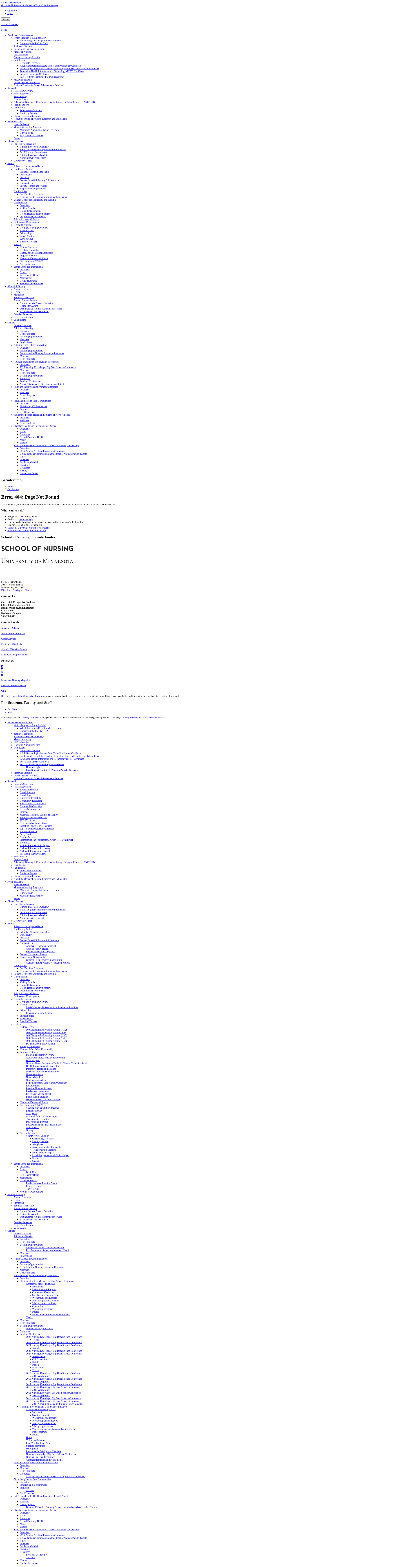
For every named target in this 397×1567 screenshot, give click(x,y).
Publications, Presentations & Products (51, 1314)
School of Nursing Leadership (34, 932)
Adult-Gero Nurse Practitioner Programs (46, 1057)
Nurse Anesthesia (34, 1074)
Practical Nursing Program (39, 1088)
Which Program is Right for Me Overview (40, 728)
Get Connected (27, 1493)
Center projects (27, 1504)
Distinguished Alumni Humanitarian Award (41, 1216)
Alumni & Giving (16, 1194)
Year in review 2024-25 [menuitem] (31, 261)
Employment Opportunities (14, 654)
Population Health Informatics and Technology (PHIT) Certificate (52, 759)
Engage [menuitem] (23, 442)
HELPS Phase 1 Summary (33, 803)
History (17, 1024)
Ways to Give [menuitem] (26, 239)
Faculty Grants (21, 859)
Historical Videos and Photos (34, 1102)
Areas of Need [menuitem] (27, 230)
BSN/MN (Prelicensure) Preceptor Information (43, 909)
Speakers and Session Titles (45, 1295)
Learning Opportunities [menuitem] (31, 336)
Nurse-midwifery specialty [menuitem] (33, 158)
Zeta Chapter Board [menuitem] (29, 275)
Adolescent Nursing (23, 1236)
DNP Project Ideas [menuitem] (23, 160)
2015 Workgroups (41, 1395)
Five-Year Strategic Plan (38, 1443)
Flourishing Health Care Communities (32, 1479)
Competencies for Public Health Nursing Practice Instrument (55, 1476)
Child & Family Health (37, 948)
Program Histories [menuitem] (29, 255)
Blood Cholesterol (29, 789)
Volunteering (20, 1228)
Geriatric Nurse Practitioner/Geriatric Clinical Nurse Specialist (56, 1063)
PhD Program (33, 1085)
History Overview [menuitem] (29, 247)
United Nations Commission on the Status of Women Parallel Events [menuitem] (53, 454)
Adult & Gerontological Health (41, 946)
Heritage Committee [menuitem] (30, 250)
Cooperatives (26, 943)
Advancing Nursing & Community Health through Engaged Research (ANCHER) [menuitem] (54, 102)
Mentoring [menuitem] (19, 294)
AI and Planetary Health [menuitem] (32, 437)
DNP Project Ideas (23, 920)
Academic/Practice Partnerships (47, 1147)
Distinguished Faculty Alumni (40, 1043)
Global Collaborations (30, 985)
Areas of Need (27, 1004)
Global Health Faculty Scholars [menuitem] (35, 213)
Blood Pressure (27, 792)
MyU (10, 13)
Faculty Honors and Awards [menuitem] (33, 185)
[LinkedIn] (198, 675)
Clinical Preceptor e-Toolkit (33, 915)
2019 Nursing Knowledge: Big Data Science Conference (54, 1373)
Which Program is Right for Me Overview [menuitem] (40, 40)
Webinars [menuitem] (24, 420)
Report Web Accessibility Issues (152, 717)
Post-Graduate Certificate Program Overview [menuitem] (42, 77)
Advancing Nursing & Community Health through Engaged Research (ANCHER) (54, 862)
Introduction (38, 1286)
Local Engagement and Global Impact (50, 1155)
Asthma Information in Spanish (35, 851)
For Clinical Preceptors (25, 904)
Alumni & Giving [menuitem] (16, 286)
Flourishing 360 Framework (33, 1485)
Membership (26, 1177)
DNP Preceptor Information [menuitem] (33, 152)
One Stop (12, 10)
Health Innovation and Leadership (42, 1066)
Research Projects (22, 786)
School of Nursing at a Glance (28, 926)
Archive (30, 1490)
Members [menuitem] (24, 339)
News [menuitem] (23, 456)
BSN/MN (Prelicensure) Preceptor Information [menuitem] (43, 149)
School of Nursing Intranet (14, 649)
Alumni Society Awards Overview (37, 1211)
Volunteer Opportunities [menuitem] (31, 283)
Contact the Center (29, 1563)
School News (38, 1158)
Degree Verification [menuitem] (23, 317)
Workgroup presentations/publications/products (55, 1429)
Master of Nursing (22, 739)
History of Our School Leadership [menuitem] (36, 252)
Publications (20, 867)
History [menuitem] (17, 244)
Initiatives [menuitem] (24, 459)
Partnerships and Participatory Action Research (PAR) (46, 839)
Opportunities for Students (33, 990)
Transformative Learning (44, 1149)
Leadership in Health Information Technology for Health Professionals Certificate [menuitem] (59, 68)
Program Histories (29, 1052)
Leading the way (34, 1110)
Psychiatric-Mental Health (38, 1094)
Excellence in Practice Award (34, 1219)
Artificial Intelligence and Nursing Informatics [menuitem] (36, 361)
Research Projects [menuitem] (22, 93)
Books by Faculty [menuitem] (28, 113)
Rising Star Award (29, 1214)
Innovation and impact (37, 1122)
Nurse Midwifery (34, 1077)
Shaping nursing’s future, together (42, 1108)
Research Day (20, 856)
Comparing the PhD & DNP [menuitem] (34, 43)
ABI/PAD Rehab (28, 831)
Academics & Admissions (20, 722)
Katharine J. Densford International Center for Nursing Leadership (46, 1529)
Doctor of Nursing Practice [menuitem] (27, 57)
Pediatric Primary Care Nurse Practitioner (46, 1082)
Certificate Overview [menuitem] (30, 63)
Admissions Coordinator (13, 633)
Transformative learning (37, 1119)
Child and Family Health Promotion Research (36, 1462)
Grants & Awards (28, 1180)
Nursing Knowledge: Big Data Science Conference (51, 1454)
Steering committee (41, 1415)
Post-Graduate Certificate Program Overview (42, 764)
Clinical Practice (15, 901)
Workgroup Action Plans (44, 1303)
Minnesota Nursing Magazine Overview (39, 890)
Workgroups (32, 1448)
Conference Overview (43, 1292)
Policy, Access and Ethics (26, 993)
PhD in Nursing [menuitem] (21, 54)
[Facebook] (198, 666)
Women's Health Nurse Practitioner (43, 1099)
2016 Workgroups (41, 1390)
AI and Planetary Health (32, 1521)
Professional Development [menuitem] (26, 222)
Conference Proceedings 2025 (41, 1409)
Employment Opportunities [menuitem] (33, 188)
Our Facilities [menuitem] (20, 191)
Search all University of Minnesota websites (28, 527)
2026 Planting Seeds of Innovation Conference (43, 1535)
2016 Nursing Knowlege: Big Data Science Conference (53, 1387)
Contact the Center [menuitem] (29, 473)
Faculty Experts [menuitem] (21, 104)
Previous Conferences (30, 1334)
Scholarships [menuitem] (26, 233)
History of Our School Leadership (36, 1049)
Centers (11, 1230)
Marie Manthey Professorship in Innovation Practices (52, 1007)
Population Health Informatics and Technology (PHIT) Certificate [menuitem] (52, 71)
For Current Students (11, 644)
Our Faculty (13, 489)
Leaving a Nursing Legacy (39, 1013)
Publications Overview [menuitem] (31, 110)
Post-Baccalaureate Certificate (34, 761)
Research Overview (23, 784)
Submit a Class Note (24, 1205)
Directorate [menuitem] (25, 465)
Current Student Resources (27, 775)
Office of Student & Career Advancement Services (38, 778)
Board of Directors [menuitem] (23, 314)
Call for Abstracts (40, 1359)
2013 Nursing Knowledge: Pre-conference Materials (57, 1404)
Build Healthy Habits (30, 798)
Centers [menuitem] (11, 322)
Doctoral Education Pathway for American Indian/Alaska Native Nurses (61, 1507)
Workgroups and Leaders (44, 1297)
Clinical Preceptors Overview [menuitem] (34, 146)
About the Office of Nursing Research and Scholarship (40, 879)
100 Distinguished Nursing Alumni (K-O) (46, 1035)
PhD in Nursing (21, 742)
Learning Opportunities (31, 1244)
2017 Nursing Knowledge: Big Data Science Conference (54, 1384)
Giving (29, 1130)
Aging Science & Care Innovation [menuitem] (30, 345)
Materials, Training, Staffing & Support (39, 814)
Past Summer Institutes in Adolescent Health (47, 1250)
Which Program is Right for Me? (30, 725)
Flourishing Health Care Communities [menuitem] (32, 400)
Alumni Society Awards (25, 1208)
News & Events (15, 881)
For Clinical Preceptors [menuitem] (25, 144)
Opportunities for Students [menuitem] (33, 216)
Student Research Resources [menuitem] (27, 116)
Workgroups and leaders (44, 1418)
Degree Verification (23, 1225)
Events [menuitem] (17, 138)
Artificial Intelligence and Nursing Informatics (36, 1275)
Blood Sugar (26, 795)
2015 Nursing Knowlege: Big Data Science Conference (53, 1392)
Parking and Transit (22, 590)
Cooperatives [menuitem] (26, 183)
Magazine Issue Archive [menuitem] (31, 135)
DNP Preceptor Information (33, 912)
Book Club (31, 1172)
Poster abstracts (39, 1431)
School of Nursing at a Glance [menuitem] (28, 166)
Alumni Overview (22, 1197)
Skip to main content (11, 2)
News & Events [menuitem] (15, 121)
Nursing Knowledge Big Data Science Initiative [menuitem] (43, 384)
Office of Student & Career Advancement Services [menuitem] (38, 85)
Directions (6, 590)
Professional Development (26, 996)
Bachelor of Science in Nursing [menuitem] (29, 49)
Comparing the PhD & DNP (34, 731)
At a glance (31, 1113)
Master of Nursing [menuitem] (22, 51)
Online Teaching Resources (39, 1328)
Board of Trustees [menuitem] (28, 241)
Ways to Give (26, 1018)
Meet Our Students (23, 772)
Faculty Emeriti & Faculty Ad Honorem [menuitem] (39, 180)
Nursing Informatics (36, 1080)
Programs (24, 1487)
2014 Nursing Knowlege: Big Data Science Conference (53, 1398)
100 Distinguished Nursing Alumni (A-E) (46, 1029)
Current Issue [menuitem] (26, 132)
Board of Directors (23, 1222)
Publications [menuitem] (20, 107)
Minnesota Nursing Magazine (15, 680)
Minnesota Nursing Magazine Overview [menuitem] (39, 130)
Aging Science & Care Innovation (30, 1258)
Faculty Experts (21, 865)
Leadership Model (29, 1546)
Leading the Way (40, 1141)
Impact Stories (27, 1015)
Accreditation (38, 1356)
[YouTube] (198, 669)
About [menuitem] (10, 163)
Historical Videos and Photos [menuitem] (34, 258)
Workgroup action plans (44, 1423)
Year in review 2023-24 (37, 1135)
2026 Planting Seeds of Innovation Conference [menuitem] (43, 451)
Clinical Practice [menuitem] (15, 141)
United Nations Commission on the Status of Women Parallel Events (53, 1538)
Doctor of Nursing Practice (27, 745)
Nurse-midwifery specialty (33, 918)
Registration (38, 1367)
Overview (25, 979)
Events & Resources (30, 809)
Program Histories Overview (40, 1055)
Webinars (24, 1501)
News (23, 1540)
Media (23, 1524)
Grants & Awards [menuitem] (28, 280)
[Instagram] (198, 672)
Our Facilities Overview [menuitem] (31, 194)
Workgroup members (42, 1309)
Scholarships (26, 1010)
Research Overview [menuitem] (23, 91)
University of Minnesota (31, 717)
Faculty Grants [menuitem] (21, 99)
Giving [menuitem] (17, 292)
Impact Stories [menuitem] (27, 236)
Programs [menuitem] (24, 409)
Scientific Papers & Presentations (36, 826)
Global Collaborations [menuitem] (30, 211)
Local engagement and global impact (44, 1124)
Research (11, 781)
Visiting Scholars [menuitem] (28, 208)
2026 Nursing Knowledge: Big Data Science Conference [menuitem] (48, 367)
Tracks (29, 1317)
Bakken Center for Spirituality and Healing (35, 974)
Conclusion (37, 1306)
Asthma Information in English (35, 845)
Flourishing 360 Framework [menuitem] (33, 406)
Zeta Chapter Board (29, 1175)
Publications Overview (31, 870)
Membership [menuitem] (26, 278)
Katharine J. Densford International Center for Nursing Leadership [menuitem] (46, 445)
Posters (35, 1364)
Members (24, 1253)
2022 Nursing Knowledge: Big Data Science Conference (54, 1342)
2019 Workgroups (41, 1376)
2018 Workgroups (41, 1381)
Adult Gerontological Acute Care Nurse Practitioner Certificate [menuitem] (50, 65)
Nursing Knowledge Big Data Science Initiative (43, 1406)
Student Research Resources (27, 876)
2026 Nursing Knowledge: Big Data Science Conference (48, 1281)
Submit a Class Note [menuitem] (24, 297)
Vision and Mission (35, 1440)
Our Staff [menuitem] (24, 177)
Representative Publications (33, 823)
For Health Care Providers (33, 853)
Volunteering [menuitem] (20, 319)
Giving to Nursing (22, 999)
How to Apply (33, 767)
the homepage (26, 519)
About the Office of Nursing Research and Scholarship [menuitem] (40, 118)
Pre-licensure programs (37, 1091)
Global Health (20, 976)
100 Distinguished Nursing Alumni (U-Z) (46, 1041)
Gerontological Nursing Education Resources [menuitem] (42, 353)
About (10, 923)
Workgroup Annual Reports (45, 1300)
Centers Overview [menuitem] (22, 325)
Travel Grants (32, 1189)
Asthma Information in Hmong (35, 848)
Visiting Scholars (28, 982)
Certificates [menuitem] (19, 60)
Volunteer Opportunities (31, 1191)
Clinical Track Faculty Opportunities (44, 960)
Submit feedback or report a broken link (26, 530)
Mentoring (19, 1203)
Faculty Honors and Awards (33, 954)
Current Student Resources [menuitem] (27, 82)
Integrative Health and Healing (41, 1068)
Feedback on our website (13, 685)
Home (10, 486)
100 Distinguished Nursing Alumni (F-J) (46, 1032)
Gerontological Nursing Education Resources (42, 1267)
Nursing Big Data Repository (40, 1457)
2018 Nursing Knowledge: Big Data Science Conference (54, 1378)
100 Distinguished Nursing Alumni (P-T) (46, 1038)
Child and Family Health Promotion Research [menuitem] (36, 387)
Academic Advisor (10, 628)
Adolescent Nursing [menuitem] (23, 328)
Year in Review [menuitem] (27, 264)
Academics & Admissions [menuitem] (20, 35)
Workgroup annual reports (45, 1420)
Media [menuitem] (23, 440)
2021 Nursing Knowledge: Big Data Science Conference (54, 1345)
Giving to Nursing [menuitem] (22, 225)
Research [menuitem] (11, 88)
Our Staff (24, 937)
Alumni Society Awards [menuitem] (25, 300)
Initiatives (24, 1543)
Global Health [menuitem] (20, 202)
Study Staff (25, 834)
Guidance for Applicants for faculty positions (48, 962)
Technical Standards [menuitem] (23, 46)
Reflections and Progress (44, 1289)
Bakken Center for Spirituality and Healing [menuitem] (35, 199)
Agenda (36, 1348)
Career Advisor (8, 638)
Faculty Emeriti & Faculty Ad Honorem (39, 940)
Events (17, 898)
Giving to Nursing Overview (34, 1001)
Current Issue (26, 893)
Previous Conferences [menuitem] (30, 381)
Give (3, 690)
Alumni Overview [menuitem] (22, 289)
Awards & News (28, 837)
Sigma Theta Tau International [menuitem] (28, 266)
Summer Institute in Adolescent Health (45, 1247)
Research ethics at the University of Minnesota (24, 696)
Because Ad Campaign (31, 806)
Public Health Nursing (37, 1096)
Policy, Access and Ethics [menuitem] (26, 219)
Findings (24, 812)
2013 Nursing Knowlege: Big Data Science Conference (53, 1401)
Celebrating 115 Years (43, 1138)
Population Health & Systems (40, 951)
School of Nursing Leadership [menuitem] (34, 171)
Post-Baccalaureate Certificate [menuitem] (34, 74)
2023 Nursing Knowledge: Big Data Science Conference (54, 1337)
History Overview (29, 1027)
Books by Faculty (28, 873)
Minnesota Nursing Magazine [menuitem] (28, 127)
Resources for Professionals (33, 817)
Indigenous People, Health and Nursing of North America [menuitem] (42, 414)
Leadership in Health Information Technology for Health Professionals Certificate (59, 756)
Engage (23, 1526)
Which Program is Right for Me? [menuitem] (30, 37)
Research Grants (34, 1186)
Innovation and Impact (43, 1152)
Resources (25, 842)
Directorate (25, 1549)
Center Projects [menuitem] (27, 333)
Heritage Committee (30, 1046)
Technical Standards (23, 733)
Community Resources (31, 800)
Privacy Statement (130, 717)
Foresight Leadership (36, 1554)
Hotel (35, 1362)
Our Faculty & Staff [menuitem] (23, 169)
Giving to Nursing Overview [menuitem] (34, 227)
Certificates (19, 747)
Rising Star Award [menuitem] (29, 306)
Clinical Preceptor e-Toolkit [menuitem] (33, 155)
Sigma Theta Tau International (28, 1163)
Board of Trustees (28, 1021)
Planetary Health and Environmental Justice (35, 1510)
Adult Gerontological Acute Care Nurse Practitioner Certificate (50, 753)
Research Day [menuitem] (20, 96)
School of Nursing (10, 24)
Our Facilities (20, 965)
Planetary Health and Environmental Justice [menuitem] (35, 426)
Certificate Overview (30, 750)
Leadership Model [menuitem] (29, 462)
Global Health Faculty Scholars (35, 987)
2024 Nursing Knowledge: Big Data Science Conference (54, 1353)
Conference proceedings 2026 (40, 1283)
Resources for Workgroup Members (43, 1451)
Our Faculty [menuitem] (26, 174)
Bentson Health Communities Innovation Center (43, 971)
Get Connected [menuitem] (27, 412)
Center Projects (27, 1242)
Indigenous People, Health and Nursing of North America (42, 1496)
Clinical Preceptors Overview (34, 907)
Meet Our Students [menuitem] (23, 79)
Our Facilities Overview (31, 968)
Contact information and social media (44, 1459)
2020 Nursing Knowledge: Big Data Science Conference (54, 1351)
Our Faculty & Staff (23, 929)
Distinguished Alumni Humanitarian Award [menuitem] (41, 308)
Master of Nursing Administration (42, 1071)
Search (5, 19)
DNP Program (33, 1060)
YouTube (30, 1557)
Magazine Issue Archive (31, 895)
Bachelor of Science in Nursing (29, 736)
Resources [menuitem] (25, 378)
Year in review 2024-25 (31, 1105)
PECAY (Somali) (28, 820)
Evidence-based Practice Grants (41, 1183)
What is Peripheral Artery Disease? (37, 828)
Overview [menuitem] (25, 205)
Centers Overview (22, 1233)
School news (32, 1127)
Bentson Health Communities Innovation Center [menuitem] (43, 197)
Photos (35, 1311)
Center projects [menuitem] (27, 423)
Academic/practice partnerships (41, 1116)
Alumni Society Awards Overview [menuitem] (37, 303)
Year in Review (27, 1133)
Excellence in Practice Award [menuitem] (34, 311)
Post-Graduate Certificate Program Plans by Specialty (52, 770)
